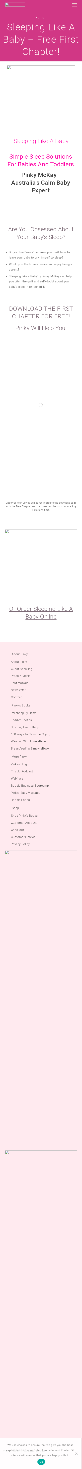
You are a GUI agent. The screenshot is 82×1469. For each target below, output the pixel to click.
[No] (76, 1454)
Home (39, 18)
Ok (41, 1461)
